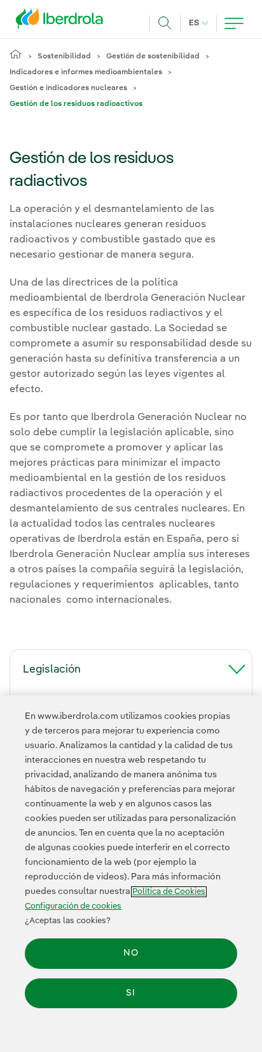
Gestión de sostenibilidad (153, 56)
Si (130, 993)
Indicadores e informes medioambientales (86, 72)
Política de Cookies (168, 892)
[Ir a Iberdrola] (63, 21)
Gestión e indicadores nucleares (68, 88)
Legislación (52, 669)
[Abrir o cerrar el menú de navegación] (234, 23)
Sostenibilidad (64, 56)
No (131, 953)
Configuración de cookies (73, 906)
